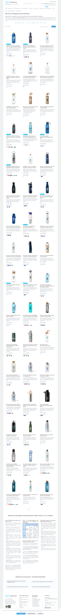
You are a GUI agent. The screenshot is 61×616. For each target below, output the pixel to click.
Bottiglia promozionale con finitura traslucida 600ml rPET (29, 137)
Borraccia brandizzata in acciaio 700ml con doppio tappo (30, 285)
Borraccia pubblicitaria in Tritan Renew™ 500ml (13, 316)
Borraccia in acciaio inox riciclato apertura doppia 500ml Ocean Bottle (30, 345)
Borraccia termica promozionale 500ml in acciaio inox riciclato (30, 196)
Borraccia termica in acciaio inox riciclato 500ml (30, 495)
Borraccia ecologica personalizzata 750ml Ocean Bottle (46, 405)
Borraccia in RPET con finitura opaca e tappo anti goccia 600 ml (13, 227)
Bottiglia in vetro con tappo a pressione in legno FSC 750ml (29, 167)
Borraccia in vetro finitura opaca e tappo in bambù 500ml (47, 316)
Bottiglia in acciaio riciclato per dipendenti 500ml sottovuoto (13, 167)
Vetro (26, 22)
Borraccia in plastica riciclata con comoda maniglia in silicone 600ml (30, 465)
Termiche (37, 22)
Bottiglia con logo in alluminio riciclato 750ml (46, 435)
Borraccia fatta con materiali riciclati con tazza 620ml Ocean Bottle (30, 405)
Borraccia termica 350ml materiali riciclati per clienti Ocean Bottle (12, 345)
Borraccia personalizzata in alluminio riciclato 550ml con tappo (29, 47)
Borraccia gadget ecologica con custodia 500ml (47, 107)
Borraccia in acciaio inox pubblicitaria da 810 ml (11, 435)
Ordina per (41, 26)
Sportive (41, 22)
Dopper (45, 22)
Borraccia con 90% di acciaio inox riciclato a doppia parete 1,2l (47, 167)
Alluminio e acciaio (17, 22)
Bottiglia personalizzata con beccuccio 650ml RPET (29, 227)
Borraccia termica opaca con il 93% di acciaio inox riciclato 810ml (46, 197)
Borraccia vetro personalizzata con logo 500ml (46, 256)
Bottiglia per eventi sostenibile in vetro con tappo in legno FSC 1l (47, 77)
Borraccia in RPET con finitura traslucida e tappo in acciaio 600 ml (13, 137)
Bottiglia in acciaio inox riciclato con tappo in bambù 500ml (47, 227)
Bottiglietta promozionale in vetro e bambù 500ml (12, 107)
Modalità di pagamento (36, 602)
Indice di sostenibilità (35, 606)
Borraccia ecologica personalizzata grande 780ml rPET (46, 137)
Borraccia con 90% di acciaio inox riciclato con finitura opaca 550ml (13, 256)
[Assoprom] (8, 606)
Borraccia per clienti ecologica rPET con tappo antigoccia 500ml (13, 46)
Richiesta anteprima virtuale (36, 599)
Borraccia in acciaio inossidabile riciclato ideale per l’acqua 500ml (30, 316)
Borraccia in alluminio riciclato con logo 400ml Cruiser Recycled (13, 405)
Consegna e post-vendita (36, 600)
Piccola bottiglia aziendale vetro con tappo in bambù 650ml (30, 77)
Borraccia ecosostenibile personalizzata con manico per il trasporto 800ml (13, 465)
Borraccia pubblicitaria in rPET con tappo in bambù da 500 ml (47, 46)
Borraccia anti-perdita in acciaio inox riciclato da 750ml (47, 465)
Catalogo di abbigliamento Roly (24, 601)
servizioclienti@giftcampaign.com (48, 3)
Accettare (21, 613)
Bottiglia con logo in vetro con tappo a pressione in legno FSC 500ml (13, 77)
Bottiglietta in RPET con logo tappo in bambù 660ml (46, 495)
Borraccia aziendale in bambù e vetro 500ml (13, 285)
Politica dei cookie (54, 610)
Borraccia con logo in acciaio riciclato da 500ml (29, 435)
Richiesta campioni (35, 603)
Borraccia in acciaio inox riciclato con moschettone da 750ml (13, 495)
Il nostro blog (21, 607)
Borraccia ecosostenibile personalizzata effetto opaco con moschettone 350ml (47, 286)
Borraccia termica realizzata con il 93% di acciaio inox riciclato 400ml (13, 197)
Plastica (23, 22)
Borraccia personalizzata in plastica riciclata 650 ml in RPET (13, 375)
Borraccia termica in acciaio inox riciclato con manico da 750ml (30, 256)
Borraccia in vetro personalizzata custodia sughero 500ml (30, 107)
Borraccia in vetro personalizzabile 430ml (45, 345)
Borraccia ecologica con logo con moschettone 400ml (47, 375)
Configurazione (31, 613)
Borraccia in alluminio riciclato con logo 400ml (29, 375)
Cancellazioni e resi (35, 601)
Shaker (29, 22)
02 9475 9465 (53, 1)
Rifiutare (40, 613)
